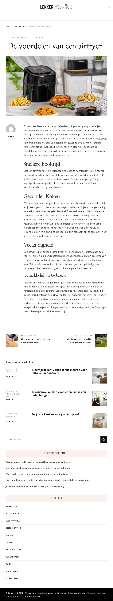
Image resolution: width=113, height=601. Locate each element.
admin (11, 137)
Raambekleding (14, 549)
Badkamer (11, 506)
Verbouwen (12, 571)
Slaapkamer (12, 557)
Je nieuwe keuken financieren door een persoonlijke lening (35, 486)
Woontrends (13, 578)
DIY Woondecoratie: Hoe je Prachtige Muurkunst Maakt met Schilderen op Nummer (48, 480)
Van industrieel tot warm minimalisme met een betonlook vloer (38, 468)
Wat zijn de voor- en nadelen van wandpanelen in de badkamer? (38, 474)
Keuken (39, 38)
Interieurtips (13, 528)
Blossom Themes (95, 592)
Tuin (8, 564)
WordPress (34, 596)
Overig (9, 542)
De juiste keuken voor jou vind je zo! (55, 414)
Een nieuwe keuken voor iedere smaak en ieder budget (59, 393)
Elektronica (13, 521)
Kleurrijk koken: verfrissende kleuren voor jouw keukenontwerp (59, 371)
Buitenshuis (12, 513)
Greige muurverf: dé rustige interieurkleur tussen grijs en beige (38, 462)
